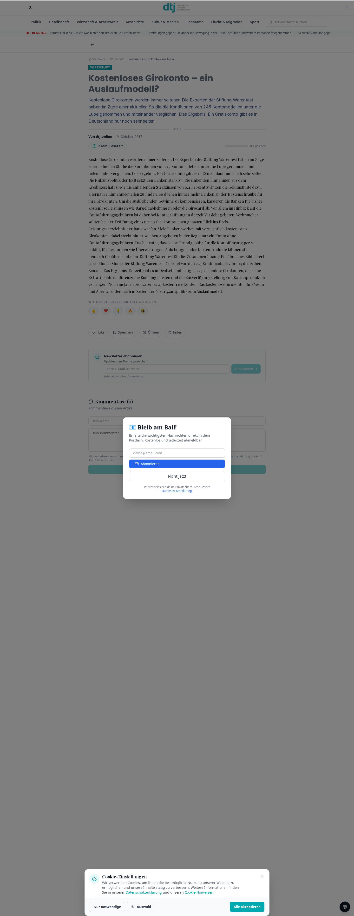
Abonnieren (150, 463)
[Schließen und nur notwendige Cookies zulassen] (262, 876)
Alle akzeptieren (247, 906)
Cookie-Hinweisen (199, 892)
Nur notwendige (107, 906)
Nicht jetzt (177, 476)
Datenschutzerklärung (144, 892)
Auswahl (144, 906)
